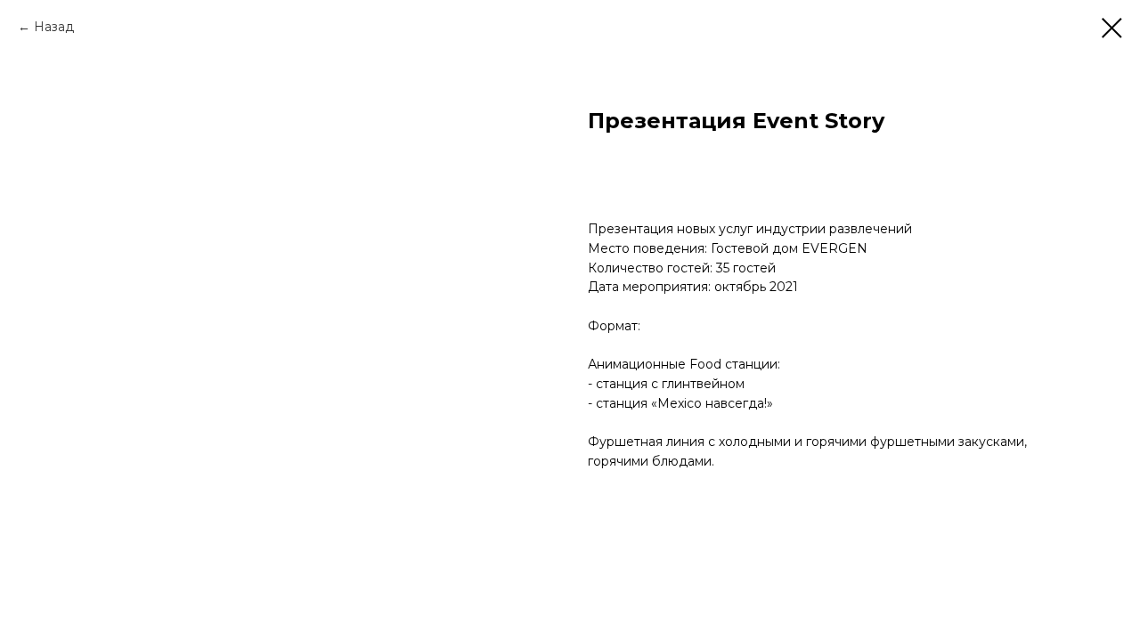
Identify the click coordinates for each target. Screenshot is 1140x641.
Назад (54, 27)
